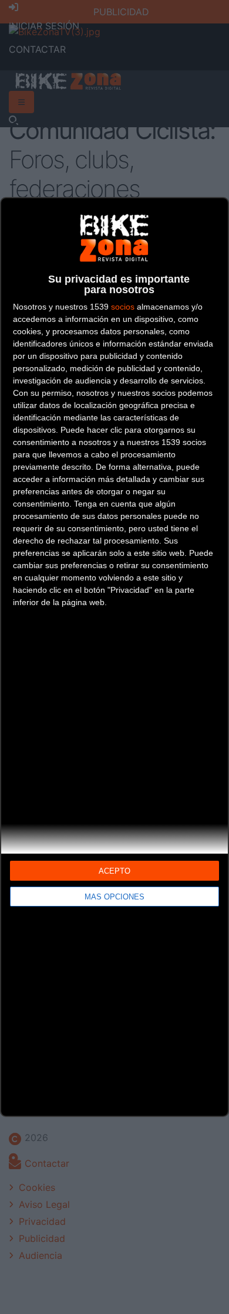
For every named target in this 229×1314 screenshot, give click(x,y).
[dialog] (114, 657)
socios (122, 307)
